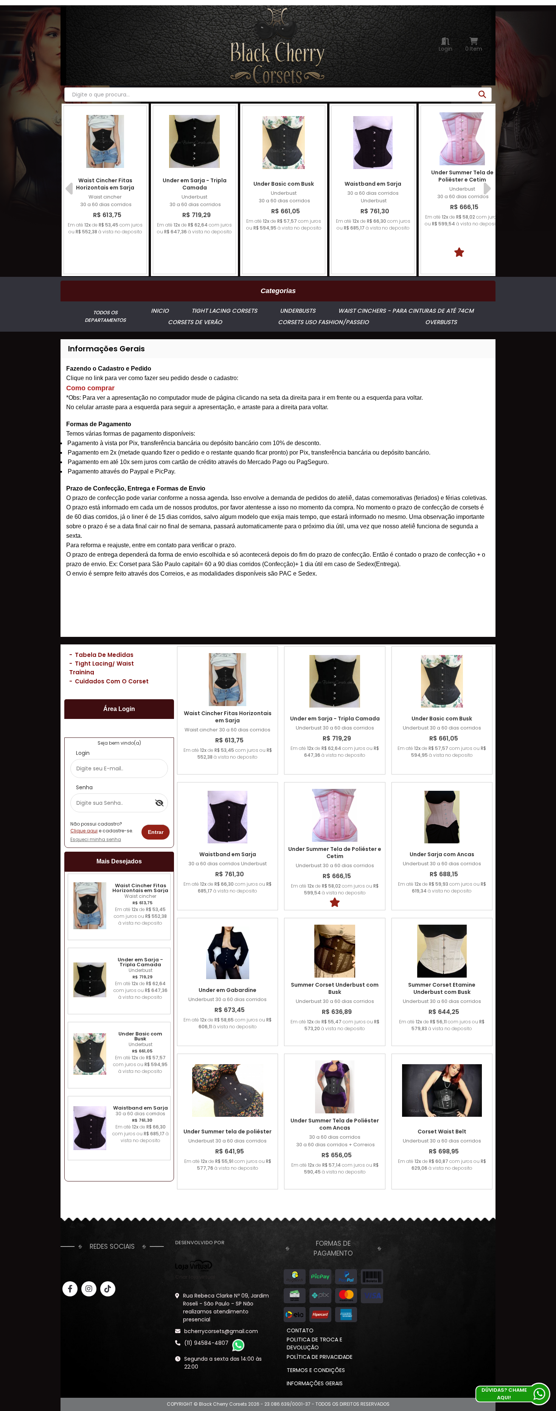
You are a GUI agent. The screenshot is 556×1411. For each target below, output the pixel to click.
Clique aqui (84, 830)
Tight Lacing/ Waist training (101, 668)
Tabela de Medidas (101, 655)
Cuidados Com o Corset (109, 681)
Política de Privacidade (320, 1357)
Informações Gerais (315, 1383)
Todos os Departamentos (105, 316)
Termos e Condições (316, 1370)
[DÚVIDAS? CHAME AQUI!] (539, 1394)
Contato (300, 1330)
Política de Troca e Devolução (314, 1343)
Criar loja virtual (195, 1277)
